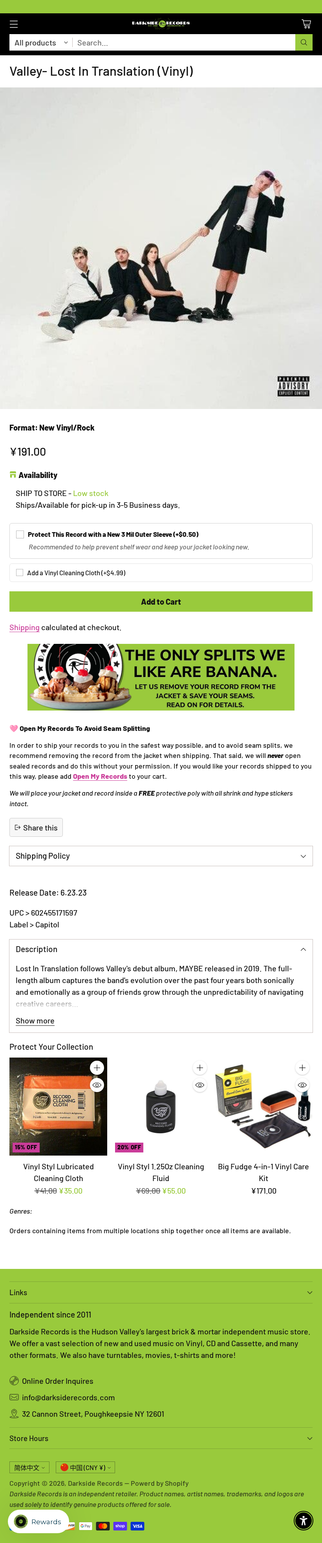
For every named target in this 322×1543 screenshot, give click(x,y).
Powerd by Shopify (159, 1483)
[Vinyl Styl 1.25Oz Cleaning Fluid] (161, 1106)
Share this (40, 827)
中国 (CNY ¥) (87, 1467)
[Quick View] (97, 1085)
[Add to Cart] (97, 1068)
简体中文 (26, 1467)
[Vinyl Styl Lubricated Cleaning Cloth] (58, 1106)
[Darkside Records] (161, 24)
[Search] (304, 42)
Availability (37, 475)
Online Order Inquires (57, 1380)
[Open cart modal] (306, 24)
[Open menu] (13, 24)
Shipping (24, 627)
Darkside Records (95, 1483)
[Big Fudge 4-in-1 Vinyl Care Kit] (264, 1106)
